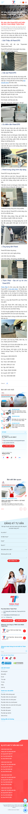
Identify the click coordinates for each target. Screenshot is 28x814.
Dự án (2, 676)
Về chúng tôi (4, 671)
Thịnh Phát (4, 287)
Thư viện (3, 679)
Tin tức (9, 17)
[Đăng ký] (26, 651)
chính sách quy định (13, 809)
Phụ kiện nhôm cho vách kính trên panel (11, 705)
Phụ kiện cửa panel (5, 707)
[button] (20, 508)
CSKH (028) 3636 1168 (6, 749)
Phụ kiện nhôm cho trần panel (8, 699)
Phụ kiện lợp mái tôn (6, 713)
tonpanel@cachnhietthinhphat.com (11, 615)
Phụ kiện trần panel (6, 710)
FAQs (2, 684)
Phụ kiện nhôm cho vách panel (8, 697)
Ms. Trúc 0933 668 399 (6, 756)
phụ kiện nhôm (13, 289)
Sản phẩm (3, 674)
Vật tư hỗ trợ (4, 715)
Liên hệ (3, 687)
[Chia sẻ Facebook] (7, 383)
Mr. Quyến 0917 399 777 (6, 754)
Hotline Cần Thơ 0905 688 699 (8, 751)
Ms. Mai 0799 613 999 (6, 758)
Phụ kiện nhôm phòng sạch (8, 694)
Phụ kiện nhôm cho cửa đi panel (9, 702)
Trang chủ (3, 17)
